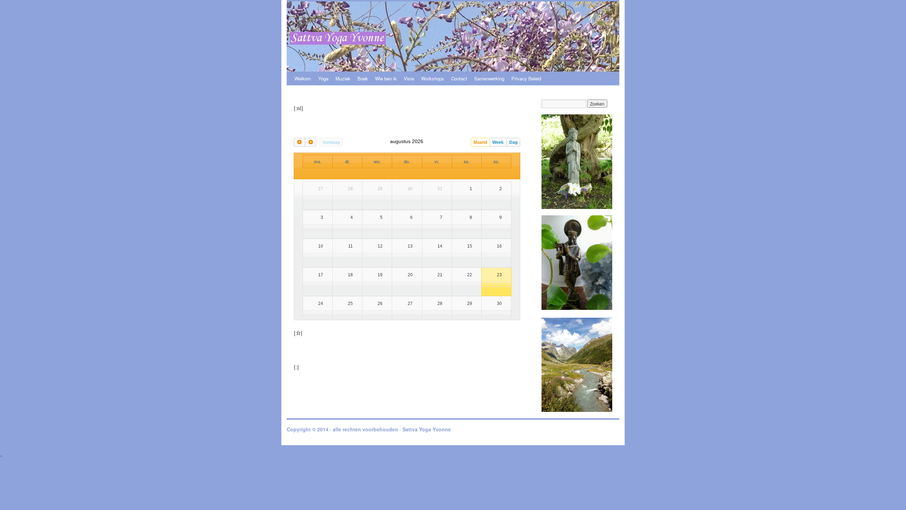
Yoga (323, 78)
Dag (513, 142)
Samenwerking (489, 78)
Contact (459, 78)
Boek (362, 78)
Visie (409, 78)
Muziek (343, 78)
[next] (310, 142)
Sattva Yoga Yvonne (426, 429)
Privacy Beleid (526, 78)
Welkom (302, 78)
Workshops (432, 78)
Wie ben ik (386, 78)
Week (498, 142)
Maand (480, 142)
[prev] (299, 142)
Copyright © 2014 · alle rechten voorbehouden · (344, 429)
